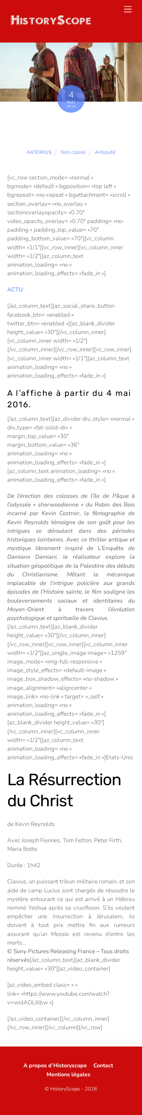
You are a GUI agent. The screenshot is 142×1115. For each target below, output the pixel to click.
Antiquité (105, 152)
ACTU (15, 290)
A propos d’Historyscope (55, 1065)
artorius (39, 152)
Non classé (73, 152)
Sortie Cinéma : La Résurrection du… (71, 131)
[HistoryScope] (50, 23)
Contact (103, 1065)
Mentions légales (68, 1074)
